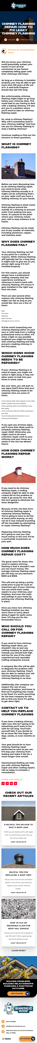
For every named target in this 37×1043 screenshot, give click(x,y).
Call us (4, 770)
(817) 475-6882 (11, 1021)
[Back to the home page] (18, 5)
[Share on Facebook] (7, 783)
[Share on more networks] (15, 783)
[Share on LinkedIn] (11, 783)
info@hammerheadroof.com (15, 1026)
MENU (8, 1039)
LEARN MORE (18, 950)
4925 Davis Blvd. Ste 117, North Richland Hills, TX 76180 (19, 1032)
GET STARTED (25, 1038)
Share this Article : (12, 779)
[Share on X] (3, 783)
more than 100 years (12, 85)
